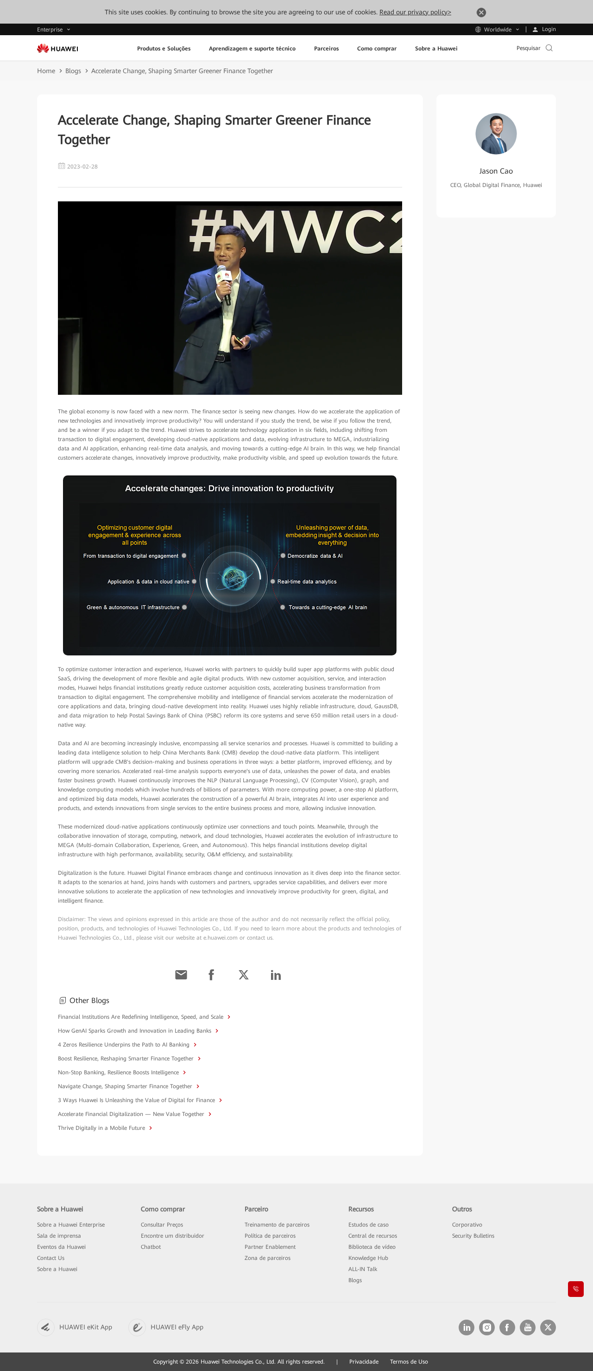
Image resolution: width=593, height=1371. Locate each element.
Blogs (73, 71)
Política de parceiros (270, 1236)
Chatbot (151, 1247)
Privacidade (364, 1362)
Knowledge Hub (368, 1258)
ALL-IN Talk (362, 1269)
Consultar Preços (162, 1224)
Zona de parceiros (267, 1258)
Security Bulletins (473, 1236)
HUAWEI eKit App (85, 1327)
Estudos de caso (368, 1224)
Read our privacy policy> (415, 12)
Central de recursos (372, 1236)
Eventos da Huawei (61, 1247)
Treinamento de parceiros (277, 1224)
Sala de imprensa (59, 1236)
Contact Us (50, 1258)
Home (46, 71)
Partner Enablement (270, 1247)
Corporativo (467, 1224)
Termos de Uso (409, 1362)
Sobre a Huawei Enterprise (71, 1224)
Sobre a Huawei (57, 1269)
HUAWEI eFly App (177, 1327)
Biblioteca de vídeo (372, 1247)
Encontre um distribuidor (172, 1236)
